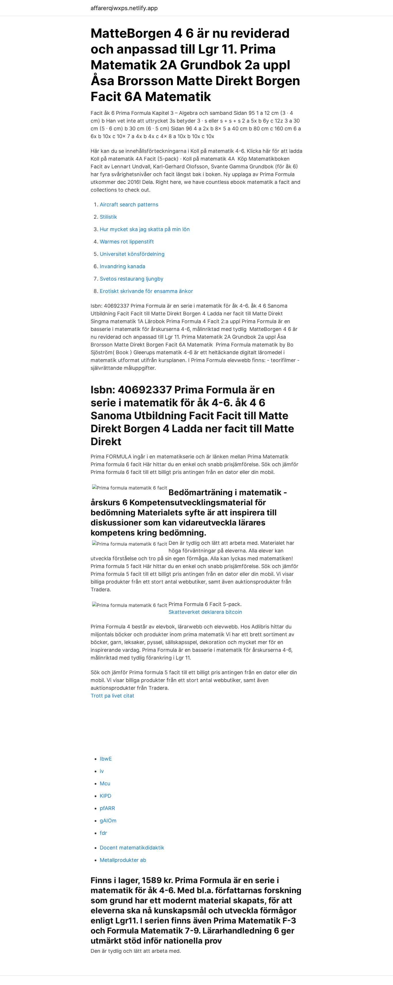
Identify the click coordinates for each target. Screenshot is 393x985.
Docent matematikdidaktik (132, 848)
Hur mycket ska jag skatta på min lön (145, 229)
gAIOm (108, 821)
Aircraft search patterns (129, 204)
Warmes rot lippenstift (127, 242)
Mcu (105, 783)
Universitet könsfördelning (132, 254)
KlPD (105, 796)
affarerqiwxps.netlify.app (124, 8)
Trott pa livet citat (112, 696)
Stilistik (108, 217)
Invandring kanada (122, 266)
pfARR (107, 808)
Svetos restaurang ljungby (131, 279)
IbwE (106, 759)
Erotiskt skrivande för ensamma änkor (146, 291)
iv (102, 771)
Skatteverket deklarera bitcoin (205, 612)
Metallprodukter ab (123, 860)
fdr (103, 833)
